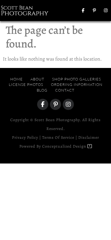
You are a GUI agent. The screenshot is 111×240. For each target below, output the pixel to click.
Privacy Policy (25, 137)
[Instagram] (105, 10)
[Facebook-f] (83, 10)
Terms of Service (58, 137)
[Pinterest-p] (94, 10)
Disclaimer (88, 137)
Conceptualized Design (64, 146)
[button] (64, 10)
